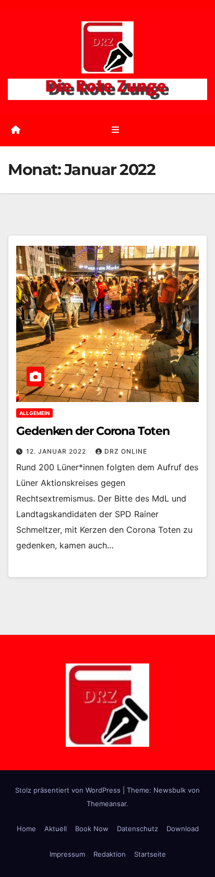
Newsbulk (169, 790)
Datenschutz (137, 828)
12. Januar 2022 (57, 451)
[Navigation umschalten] (115, 129)
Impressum (67, 854)
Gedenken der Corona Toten (93, 431)
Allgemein (34, 413)
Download (182, 828)
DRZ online (125, 451)
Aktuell (55, 828)
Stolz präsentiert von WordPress (69, 790)
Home (26, 828)
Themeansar (106, 803)
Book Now (92, 828)
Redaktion (109, 854)
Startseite (150, 854)
